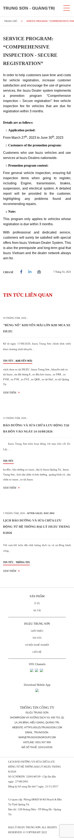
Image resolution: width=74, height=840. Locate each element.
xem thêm (10, 392)
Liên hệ (37, 652)
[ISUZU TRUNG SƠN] (29, 8)
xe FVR (15, 379)
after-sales (34, 513)
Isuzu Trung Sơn (40, 369)
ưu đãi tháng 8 (22, 374)
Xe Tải (37, 610)
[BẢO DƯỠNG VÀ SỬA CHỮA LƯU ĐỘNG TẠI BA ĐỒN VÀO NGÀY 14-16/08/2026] (37, 408)
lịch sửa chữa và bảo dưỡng (32, 474)
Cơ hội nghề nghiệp (37, 645)
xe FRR (57, 374)
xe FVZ (25, 379)
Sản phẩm (37, 596)
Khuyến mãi (24, 360)
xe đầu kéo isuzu (41, 374)
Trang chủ (10, 21)
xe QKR (35, 379)
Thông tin (23, 562)
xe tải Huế (47, 379)
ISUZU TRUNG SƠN (37, 623)
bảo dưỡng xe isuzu (23, 469)
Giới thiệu (37, 631)
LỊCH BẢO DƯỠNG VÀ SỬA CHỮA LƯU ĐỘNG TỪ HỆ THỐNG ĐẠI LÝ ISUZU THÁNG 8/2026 (36, 526)
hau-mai (49, 513)
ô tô (37, 603)
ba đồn (7, 469)
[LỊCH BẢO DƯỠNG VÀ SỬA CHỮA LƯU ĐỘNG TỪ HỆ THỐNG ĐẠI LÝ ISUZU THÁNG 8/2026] (37, 504)
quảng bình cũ (57, 474)
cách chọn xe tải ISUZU (16, 369)
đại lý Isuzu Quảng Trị (48, 469)
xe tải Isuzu (26, 479)
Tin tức (8, 360)
